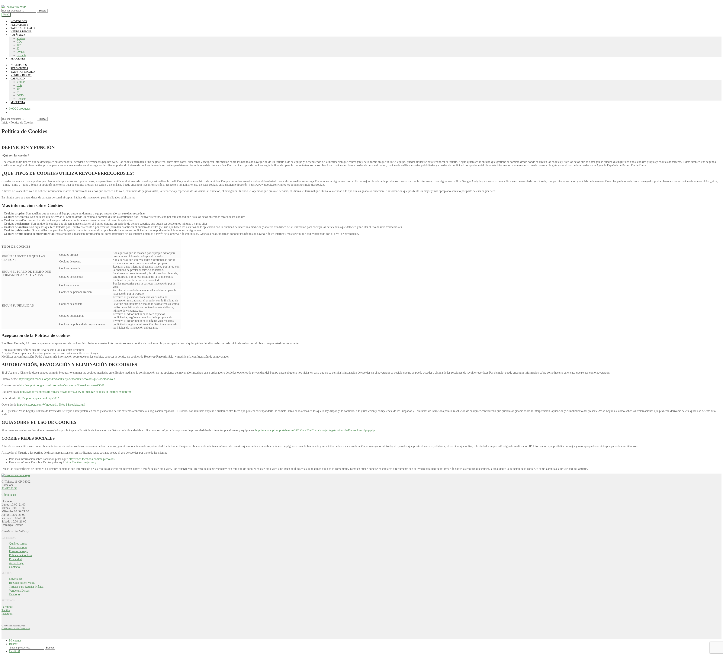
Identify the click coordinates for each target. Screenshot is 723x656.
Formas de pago (18, 551)
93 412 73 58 (9, 488)
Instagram (7, 613)
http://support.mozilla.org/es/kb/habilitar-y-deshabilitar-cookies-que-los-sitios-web (66, 379)
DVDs (20, 51)
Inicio (5, 122)
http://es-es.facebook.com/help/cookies (91, 459)
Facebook (7, 606)
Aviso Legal (16, 563)
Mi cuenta (15, 640)
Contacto (14, 566)
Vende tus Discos (19, 590)
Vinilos (21, 38)
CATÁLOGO (18, 35)
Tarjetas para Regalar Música (26, 586)
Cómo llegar (9, 494)
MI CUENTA (18, 58)
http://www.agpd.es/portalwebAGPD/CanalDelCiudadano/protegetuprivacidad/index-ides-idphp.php (315, 430)
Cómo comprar (18, 547)
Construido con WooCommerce (16, 628)
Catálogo (14, 594)
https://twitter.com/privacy (81, 462)
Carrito (14, 651)
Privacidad (15, 559)
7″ (18, 48)
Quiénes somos (18, 543)
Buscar (42, 10)
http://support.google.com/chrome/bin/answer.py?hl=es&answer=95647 (61, 385)
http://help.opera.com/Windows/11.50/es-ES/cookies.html (51, 404)
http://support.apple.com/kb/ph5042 (38, 398)
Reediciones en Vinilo (22, 582)
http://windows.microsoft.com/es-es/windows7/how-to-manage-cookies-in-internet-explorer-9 (75, 391)
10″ (19, 45)
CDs (19, 41)
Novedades (15, 578)
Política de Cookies (20, 555)
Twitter (6, 610)
